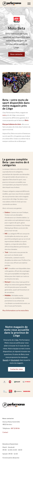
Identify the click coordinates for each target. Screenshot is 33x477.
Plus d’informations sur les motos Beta (15, 310)
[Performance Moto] (13, 3)
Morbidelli (15, 360)
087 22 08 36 (15, 428)
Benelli (5, 360)
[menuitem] (28, 3)
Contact (5, 432)
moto (4, 115)
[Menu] (28, 3)
